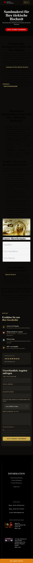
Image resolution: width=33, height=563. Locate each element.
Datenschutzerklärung (8, 427)
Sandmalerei (6, 84)
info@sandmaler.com (9, 361)
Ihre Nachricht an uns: (11, 411)
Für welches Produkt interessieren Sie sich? (16, 400)
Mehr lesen (18, 528)
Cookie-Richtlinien (16, 480)
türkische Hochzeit (10, 274)
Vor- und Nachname (9, 376)
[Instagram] (16, 493)
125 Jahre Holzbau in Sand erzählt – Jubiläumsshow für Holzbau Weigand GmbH (21, 542)
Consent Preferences (16, 483)
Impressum (16, 487)
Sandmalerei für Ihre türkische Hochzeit (17, 67)
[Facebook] (12, 493)
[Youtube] (21, 493)
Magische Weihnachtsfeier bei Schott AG (20, 524)
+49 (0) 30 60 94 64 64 (11, 359)
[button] (20, 2)
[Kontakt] (26, 2)
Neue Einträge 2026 (16, 520)
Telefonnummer (8, 392)
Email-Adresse (8, 384)
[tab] (16, 245)
